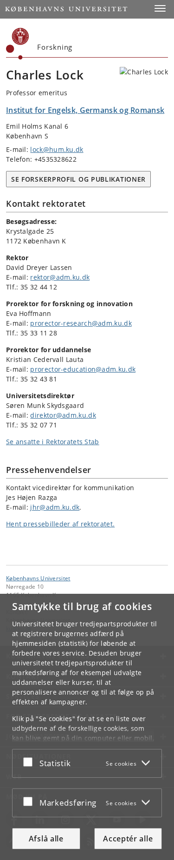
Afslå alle (46, 839)
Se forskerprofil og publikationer (78, 179)
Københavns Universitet (38, 578)
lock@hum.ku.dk (56, 149)
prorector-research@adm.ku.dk (80, 323)
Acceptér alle (128, 839)
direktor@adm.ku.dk (63, 415)
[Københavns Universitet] (17, 43)
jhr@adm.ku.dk (54, 507)
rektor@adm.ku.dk (60, 277)
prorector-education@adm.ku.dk (82, 369)
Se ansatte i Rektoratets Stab (52, 441)
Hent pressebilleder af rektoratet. (60, 523)
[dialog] (87, 727)
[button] (160, 8)
